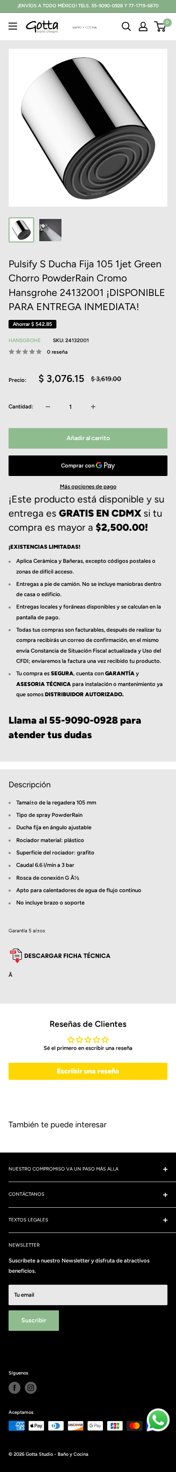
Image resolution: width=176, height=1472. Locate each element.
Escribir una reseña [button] (88, 1071)
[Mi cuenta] (143, 26)
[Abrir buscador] (126, 26)
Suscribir (33, 1320)
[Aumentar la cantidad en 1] (93, 407)
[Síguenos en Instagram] (31, 1388)
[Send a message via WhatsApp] (158, 1420)
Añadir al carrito (88, 438)
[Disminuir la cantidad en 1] (48, 407)
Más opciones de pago (88, 486)
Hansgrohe (25, 340)
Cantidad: (21, 406)
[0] (160, 26)
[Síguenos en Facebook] (15, 1388)
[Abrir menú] (13, 26)
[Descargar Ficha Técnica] (60, 948)
